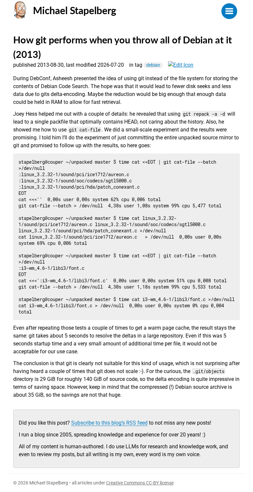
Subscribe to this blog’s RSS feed (109, 423)
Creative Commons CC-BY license (140, 482)
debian (153, 65)
